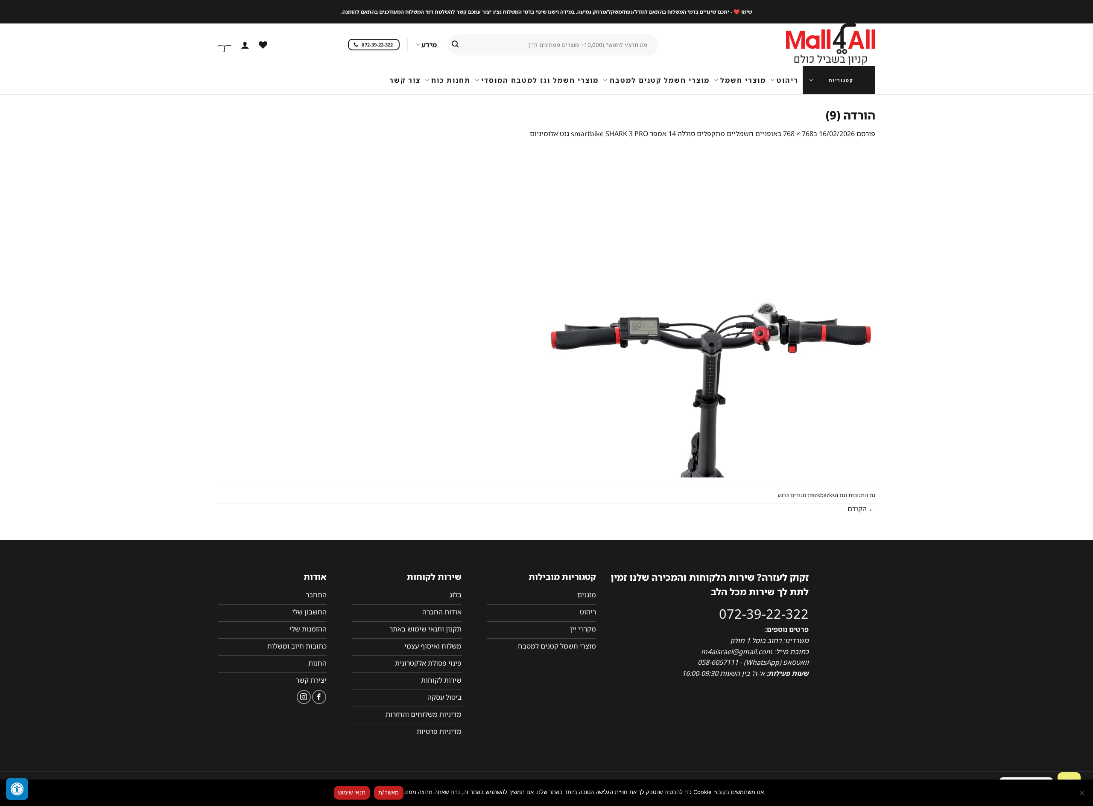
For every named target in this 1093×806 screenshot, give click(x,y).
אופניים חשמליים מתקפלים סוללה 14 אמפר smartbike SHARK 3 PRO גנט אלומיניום (653, 133)
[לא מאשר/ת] (1082, 795)
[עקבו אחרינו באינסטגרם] (304, 697)
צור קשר (405, 80)
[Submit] (455, 45)
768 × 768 (798, 133)
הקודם (861, 508)
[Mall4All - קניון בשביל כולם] (813, 44)
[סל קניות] (224, 45)
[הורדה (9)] (711, 312)
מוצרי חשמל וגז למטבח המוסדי (540, 80)
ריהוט (787, 80)
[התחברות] (245, 44)
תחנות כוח (451, 80)
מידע (429, 44)
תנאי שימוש (352, 792)
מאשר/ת (388, 792)
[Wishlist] (263, 44)
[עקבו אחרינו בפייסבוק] (319, 697)
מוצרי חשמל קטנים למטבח (659, 80)
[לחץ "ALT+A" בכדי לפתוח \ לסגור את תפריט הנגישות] (17, 789)
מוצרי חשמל (743, 80)
